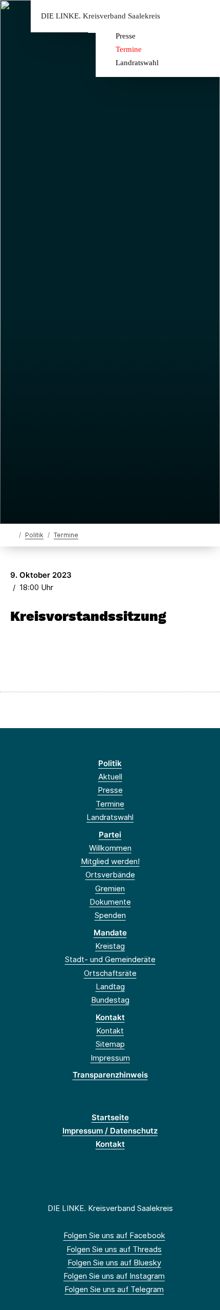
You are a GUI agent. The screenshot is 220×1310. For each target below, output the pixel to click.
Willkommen (110, 848)
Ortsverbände (110, 874)
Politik (34, 535)
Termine (129, 49)
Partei (110, 834)
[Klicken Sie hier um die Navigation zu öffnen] (204, 16)
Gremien (110, 888)
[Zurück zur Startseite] (12, 534)
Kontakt (110, 1017)
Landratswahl (137, 62)
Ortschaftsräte (110, 973)
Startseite (110, 1117)
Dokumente (110, 902)
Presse (126, 36)
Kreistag (110, 946)
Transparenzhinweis (110, 1075)
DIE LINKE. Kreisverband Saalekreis (100, 16)
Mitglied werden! (110, 861)
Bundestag (110, 1000)
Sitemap (110, 1044)
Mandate (110, 932)
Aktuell (110, 776)
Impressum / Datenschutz (110, 1131)
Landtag (110, 986)
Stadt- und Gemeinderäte (110, 959)
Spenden (110, 915)
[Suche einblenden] (176, 16)
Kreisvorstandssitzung (88, 616)
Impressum (110, 1058)
